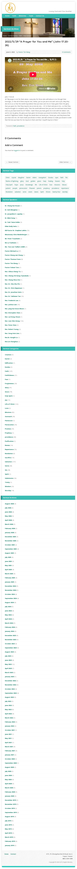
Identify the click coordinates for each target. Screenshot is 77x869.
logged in (17, 150)
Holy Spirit (9, 185)
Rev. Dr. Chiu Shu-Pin (12, 284)
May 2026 (8, 516)
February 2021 (10, 751)
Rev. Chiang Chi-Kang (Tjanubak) (17, 276)
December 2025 (10, 537)
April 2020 (8, 784)
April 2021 (8, 742)
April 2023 (8, 668)
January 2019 (9, 845)
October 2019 (10, 808)
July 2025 (8, 557)
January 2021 (9, 755)
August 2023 (9, 652)
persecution (23, 188)
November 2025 (10, 541)
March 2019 (9, 837)
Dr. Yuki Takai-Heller (12, 222)
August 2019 (9, 816)
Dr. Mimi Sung (10, 218)
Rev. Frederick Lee (11, 300)
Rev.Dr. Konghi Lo (11, 337)
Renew (7, 445)
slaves (36, 192)
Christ (8, 177)
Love (6, 408)
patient (8, 188)
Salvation (8, 462)
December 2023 (10, 635)
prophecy (47, 188)
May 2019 (8, 829)
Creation (8, 355)
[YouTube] (71, 16)
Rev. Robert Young (11, 329)
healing (50, 181)
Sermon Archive (13, 36)
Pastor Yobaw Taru (12, 267)
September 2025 (11, 549)
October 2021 (10, 730)
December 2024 (10, 586)
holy (63, 181)
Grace (7, 392)
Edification (9, 363)
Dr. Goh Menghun (11, 210)
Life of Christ (43, 185)
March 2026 (9, 524)
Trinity (7, 482)
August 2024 (9, 602)
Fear (6, 379)
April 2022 (8, 714)
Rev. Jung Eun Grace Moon (14, 309)
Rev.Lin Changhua (11, 342)
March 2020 (9, 788)
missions (57, 185)
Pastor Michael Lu (11, 251)
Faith (14, 16)
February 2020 (10, 792)
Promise (8, 429)
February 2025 (10, 578)
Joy (6, 400)
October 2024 (10, 594)
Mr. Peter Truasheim (12, 239)
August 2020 (9, 767)
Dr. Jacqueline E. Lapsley (13, 214)
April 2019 (8, 833)
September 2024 (11, 598)
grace (39, 181)
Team (31, 16)
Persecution (9, 425)
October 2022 (10, 689)
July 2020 (8, 771)
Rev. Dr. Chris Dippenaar (13, 288)
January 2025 (9, 582)
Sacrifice (8, 458)
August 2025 (9, 553)
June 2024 (8, 611)
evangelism (42, 177)
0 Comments (60, 52)
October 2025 (10, 545)
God (27, 181)
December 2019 (10, 800)
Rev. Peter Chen (10, 325)
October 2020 (10, 759)
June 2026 (8, 512)
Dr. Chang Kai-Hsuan (12, 206)
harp (44, 181)
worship (65, 192)
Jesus (22, 185)
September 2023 (11, 648)
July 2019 (8, 821)
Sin (6, 470)
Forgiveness (9, 383)
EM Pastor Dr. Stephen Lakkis (15, 230)
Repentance (9, 449)
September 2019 (11, 812)
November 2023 (10, 640)
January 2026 (9, 532)
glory (22, 181)
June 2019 (8, 825)
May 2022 (8, 709)
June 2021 (8, 734)
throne (48, 192)
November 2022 (10, 685)
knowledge (29, 185)
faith (61, 177)
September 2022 (11, 693)
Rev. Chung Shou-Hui (12, 280)
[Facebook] (68, 16)
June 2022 (8, 705)
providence (20, 126)
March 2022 (9, 718)
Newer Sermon (12, 162)
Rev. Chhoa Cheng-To (13, 271)
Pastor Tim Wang (24, 52)
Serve (7, 466)
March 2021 (9, 747)
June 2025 (8, 561)
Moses (64, 185)
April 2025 (8, 569)
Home (7, 16)
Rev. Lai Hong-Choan (12, 317)
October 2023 (10, 644)
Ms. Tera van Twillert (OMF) (15, 247)
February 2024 (10, 627)
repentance (65, 188)
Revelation (9, 192)
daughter (21, 177)
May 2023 (8, 664)
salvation (18, 192)
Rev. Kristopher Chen (12, 313)
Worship (8, 490)
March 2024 (9, 623)
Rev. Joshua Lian (11, 305)
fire (66, 177)
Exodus (50, 177)
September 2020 (11, 763)
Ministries (22, 16)
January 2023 (9, 677)
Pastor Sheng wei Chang (14, 255)
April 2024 (8, 619)
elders (35, 177)
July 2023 (8, 656)
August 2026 (9, 504)
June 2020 (8, 775)
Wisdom (8, 486)
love (51, 185)
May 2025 (8, 565)
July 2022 (8, 701)
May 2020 (8, 779)
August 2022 (9, 697)
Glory (7, 388)
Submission (9, 478)
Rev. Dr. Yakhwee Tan (13, 296)
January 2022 (9, 726)
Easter (28, 177)
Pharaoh (32, 188)
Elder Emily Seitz (11, 226)
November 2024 (10, 590)
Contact (13, 854)
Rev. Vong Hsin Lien (12, 333)
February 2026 (10, 528)
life (36, 185)
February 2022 (10, 722)
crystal (14, 177)
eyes (56, 177)
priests (39, 188)
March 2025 (9, 574)
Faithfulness (9, 375)
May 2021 (8, 738)
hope (16, 185)
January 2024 (9, 631)
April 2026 (8, 520)
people (15, 188)
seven (30, 192)
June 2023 (8, 660)
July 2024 (8, 607)
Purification (9, 441)
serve (24, 192)
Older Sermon (65, 162)
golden (33, 181)
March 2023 (9, 672)
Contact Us (40, 16)
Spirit (42, 192)
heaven (57, 181)
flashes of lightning (12, 181)
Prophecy (8, 433)
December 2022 (10, 681)
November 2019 (10, 804)
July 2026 (8, 508)
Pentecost (9, 421)
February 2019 (10, 841)
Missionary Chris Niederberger (16, 234)
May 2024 (8, 615)
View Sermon (27, 36)
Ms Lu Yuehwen (10, 243)
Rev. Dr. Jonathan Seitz (13, 292)
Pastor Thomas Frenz (13, 259)
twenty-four (56, 192)
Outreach (8, 416)
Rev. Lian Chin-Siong (12, 321)
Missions (8, 412)
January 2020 (9, 796)
